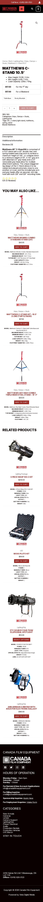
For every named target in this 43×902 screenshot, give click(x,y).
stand (10, 123)
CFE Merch (8, 832)
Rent (10, 61)
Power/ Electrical (10, 824)
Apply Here (28, 798)
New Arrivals (8, 814)
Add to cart (28, 108)
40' (8, 121)
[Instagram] (17, 767)
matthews (30, 121)
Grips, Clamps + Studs (20, 116)
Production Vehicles (11, 830)
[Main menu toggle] (21, 8)
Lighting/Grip (18, 61)
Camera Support (10, 820)
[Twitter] (11, 767)
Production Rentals (11, 828)
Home (4, 61)
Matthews (12, 125)
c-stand (14, 121)
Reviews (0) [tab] (7, 144)
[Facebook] (5, 767)
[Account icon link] (39, 2)
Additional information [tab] (12, 140)
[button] (32, 9)
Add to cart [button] (21, 247)
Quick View (21, 230)
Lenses (6, 818)
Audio (5, 826)
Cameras (7, 816)
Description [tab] (7, 136)
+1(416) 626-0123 (25, 2)
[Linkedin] (23, 767)
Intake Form (32, 802)
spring (4, 123)
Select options (21, 640)
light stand (21, 121)
